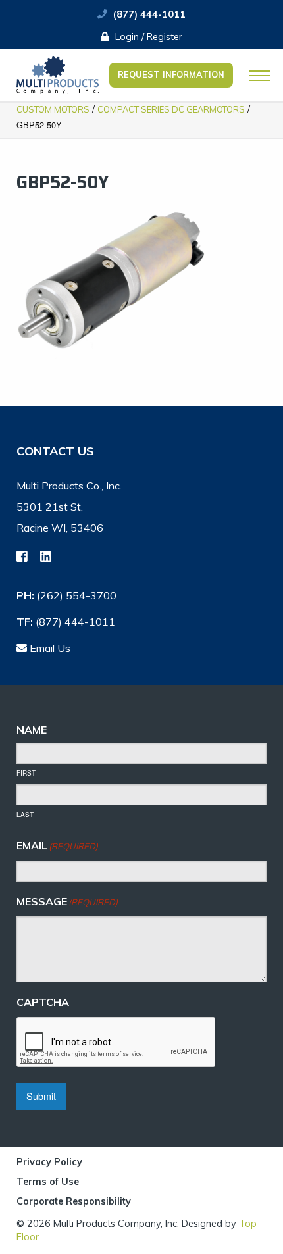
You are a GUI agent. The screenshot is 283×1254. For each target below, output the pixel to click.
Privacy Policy (49, 1162)
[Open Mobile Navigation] (259, 75)
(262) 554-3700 (76, 595)
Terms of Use (47, 1182)
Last (25, 814)
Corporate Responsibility (73, 1201)
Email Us (48, 648)
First (26, 773)
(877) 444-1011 (149, 14)
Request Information (171, 74)
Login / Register (147, 37)
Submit (41, 1096)
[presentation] (116, 1042)
